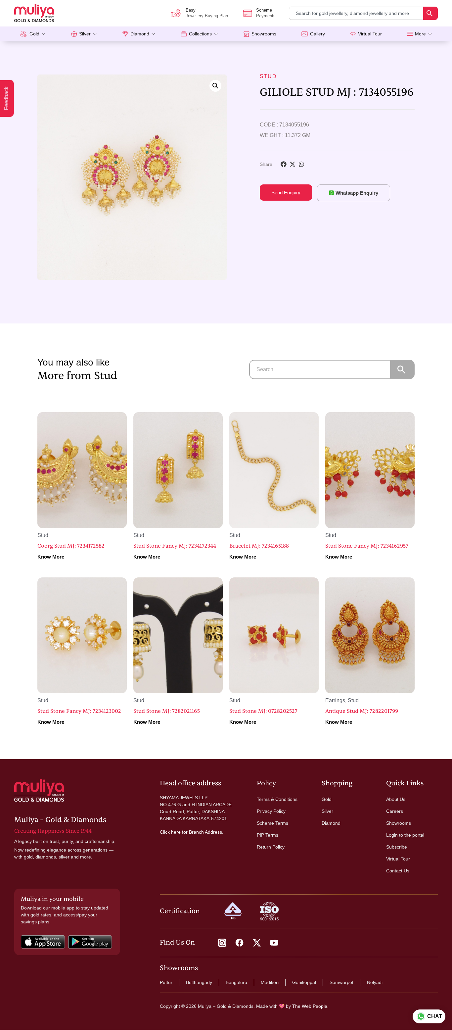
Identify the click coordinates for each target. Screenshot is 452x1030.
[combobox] (356, 13)
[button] (215, 86)
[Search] (430, 13)
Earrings (335, 700)
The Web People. (310, 1006)
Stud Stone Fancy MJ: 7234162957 (366, 546)
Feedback (6, 98)
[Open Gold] (43, 33)
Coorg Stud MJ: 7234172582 (71, 546)
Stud (268, 76)
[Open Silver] (94, 33)
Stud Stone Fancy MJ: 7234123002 (79, 711)
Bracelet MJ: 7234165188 (259, 546)
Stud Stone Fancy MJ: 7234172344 (174, 546)
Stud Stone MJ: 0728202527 (263, 711)
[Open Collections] (215, 33)
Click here (170, 832)
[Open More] (430, 33)
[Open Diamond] (153, 33)
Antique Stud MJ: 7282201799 (361, 711)
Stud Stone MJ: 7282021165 (166, 711)
